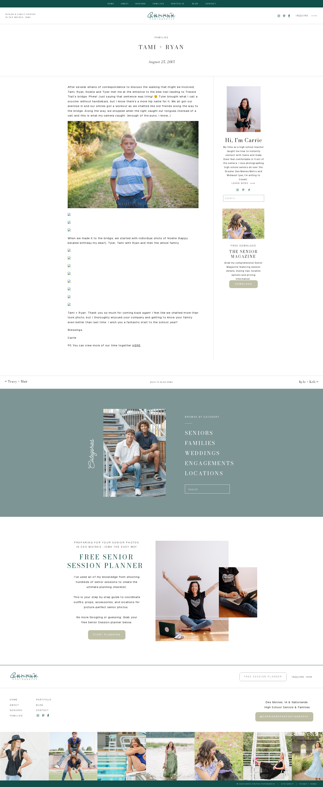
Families (162, 37)
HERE (136, 345)
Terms (313, 784)
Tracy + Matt (18, 381)
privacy (303, 784)
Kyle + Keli (307, 382)
